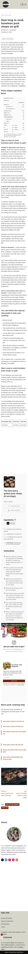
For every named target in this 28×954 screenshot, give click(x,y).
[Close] (25, 453)
